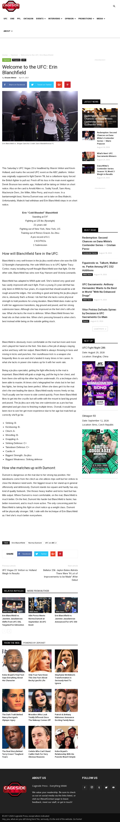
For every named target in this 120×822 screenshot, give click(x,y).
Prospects (16, 60)
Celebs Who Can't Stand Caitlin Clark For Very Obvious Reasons (39, 754)
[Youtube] (113, 787)
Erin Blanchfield (18, 543)
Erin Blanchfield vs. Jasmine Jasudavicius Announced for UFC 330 (66, 618)
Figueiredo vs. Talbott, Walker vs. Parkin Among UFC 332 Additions (100, 266)
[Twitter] (106, 787)
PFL (19, 18)
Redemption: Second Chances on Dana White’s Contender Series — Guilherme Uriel (98, 120)
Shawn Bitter (10, 77)
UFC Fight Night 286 (93, 347)
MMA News (7, 612)
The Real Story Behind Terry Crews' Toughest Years (12, 754)
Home (5, 55)
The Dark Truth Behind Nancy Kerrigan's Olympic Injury (12, 717)
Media (100, 18)
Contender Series (90, 253)
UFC (5, 18)
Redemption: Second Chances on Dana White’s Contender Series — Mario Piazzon (107, 138)
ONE (12, 18)
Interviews (54, 18)
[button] (114, 4)
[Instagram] (91, 787)
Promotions (85, 18)
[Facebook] (84, 787)
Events (39, 18)
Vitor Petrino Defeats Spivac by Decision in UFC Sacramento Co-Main (99, 313)
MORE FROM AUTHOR (38, 591)
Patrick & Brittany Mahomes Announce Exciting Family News (64, 717)
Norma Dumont (35, 543)
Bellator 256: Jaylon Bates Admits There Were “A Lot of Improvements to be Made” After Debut (60, 575)
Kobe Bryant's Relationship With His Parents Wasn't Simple (65, 754)
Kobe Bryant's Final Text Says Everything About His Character (13, 678)
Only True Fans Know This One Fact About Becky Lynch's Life (38, 678)
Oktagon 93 (89, 415)
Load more (99, 328)
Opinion (69, 18)
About (7, 31)
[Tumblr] (99, 787)
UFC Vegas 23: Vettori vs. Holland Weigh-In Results (19, 572)
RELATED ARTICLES (14, 591)
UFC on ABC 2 (50, 543)
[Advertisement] (60, 44)
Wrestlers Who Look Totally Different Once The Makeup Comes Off (39, 717)
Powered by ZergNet (34, 643)
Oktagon (28, 18)
